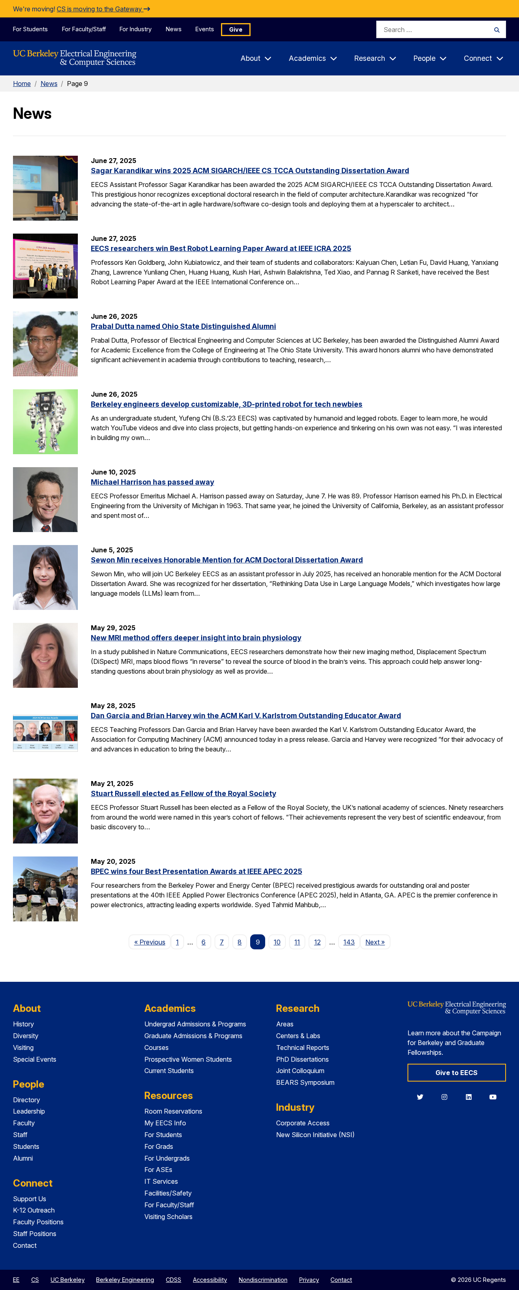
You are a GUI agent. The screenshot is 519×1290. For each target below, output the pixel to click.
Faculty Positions (38, 1222)
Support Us (29, 1199)
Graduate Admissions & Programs (193, 1036)
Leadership (29, 1111)
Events (204, 29)
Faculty (24, 1123)
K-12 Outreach (34, 1210)
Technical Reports (302, 1047)
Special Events (34, 1059)
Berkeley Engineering (125, 1279)
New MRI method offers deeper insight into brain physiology (196, 637)
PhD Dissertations (302, 1059)
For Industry (136, 29)
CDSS (173, 1279)
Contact (24, 1245)
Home (22, 83)
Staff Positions (34, 1234)
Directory (26, 1100)
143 (349, 942)
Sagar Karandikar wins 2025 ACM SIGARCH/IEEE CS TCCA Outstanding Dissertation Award (250, 170)
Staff (20, 1135)
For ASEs (158, 1170)
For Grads (158, 1146)
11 (297, 942)
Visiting (23, 1047)
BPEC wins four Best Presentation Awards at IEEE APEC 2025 (196, 871)
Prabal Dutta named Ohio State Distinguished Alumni (183, 326)
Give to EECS (456, 1073)
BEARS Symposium (305, 1082)
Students (26, 1146)
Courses (156, 1047)
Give (235, 29)
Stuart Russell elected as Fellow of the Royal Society (183, 793)
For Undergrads (167, 1158)
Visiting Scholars (168, 1217)
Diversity (26, 1036)
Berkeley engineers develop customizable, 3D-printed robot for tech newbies (226, 404)
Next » (377, 942)
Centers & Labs (298, 1036)
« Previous (152, 942)
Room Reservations (173, 1111)
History (23, 1024)
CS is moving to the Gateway (100, 9)
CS (35, 1279)
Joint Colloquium (300, 1071)
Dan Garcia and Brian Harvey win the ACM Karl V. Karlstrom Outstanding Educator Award (246, 715)
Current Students (169, 1071)
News (174, 29)
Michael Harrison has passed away (152, 482)
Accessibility (210, 1279)
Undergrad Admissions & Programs (195, 1024)
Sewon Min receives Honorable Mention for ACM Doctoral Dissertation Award (227, 560)
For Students (30, 29)
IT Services (161, 1181)
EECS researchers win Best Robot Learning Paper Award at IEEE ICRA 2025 (221, 248)
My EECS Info (165, 1123)
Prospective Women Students (188, 1059)
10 (277, 942)
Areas (285, 1024)
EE (16, 1279)
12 (317, 942)
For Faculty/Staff (84, 29)
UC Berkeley (68, 1279)
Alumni (23, 1158)
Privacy (309, 1279)
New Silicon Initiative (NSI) (315, 1135)
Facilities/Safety (168, 1193)
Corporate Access (303, 1123)
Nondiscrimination (263, 1279)
